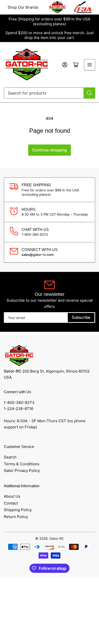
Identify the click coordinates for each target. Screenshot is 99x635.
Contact (11, 503)
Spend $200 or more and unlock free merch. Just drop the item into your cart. (49, 35)
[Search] (89, 93)
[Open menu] (89, 64)
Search (10, 457)
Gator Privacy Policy (22, 470)
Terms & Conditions (21, 463)
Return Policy (16, 516)
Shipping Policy (18, 509)
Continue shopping (49, 150)
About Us (12, 496)
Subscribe (81, 317)
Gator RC (57, 538)
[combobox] (49, 93)
